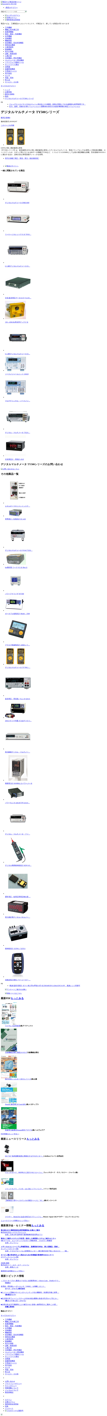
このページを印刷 (7, 125)
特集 (6, 1406)
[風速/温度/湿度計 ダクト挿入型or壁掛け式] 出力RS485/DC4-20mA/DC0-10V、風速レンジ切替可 (44, 985)
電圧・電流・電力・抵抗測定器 (27, 158)
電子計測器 (10, 158)
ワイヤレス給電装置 (12, 1026)
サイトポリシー (11, 1386)
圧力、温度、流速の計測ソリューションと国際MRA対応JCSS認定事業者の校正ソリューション (44, 106)
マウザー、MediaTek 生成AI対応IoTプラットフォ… (24, 1217)
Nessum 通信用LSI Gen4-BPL (15, 1104)
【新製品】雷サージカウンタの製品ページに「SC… (24, 1200)
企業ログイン (10, 1402)
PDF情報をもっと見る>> (10, 1134)
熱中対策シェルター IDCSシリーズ (18, 1079)
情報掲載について (11, 1388)
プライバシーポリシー (13, 1383)
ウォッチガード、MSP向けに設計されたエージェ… (24, 1172)
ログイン (8, 1400)
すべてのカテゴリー (8, 86)
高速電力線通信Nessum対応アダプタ (18, 1130)
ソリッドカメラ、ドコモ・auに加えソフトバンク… (24, 1189)
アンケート (9, 1408)
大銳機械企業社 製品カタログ (16, 1052)
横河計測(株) (5, 118)
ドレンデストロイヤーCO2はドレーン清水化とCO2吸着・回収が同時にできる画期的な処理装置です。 (47, 104)
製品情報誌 (9, 1392)
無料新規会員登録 (11, 1404)
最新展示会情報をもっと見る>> (12, 1271)
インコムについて (11, 1390)
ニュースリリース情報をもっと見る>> (15, 1220)
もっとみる (17, 998)
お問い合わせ (10, 1381)
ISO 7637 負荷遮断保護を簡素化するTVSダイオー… (24, 1156)
